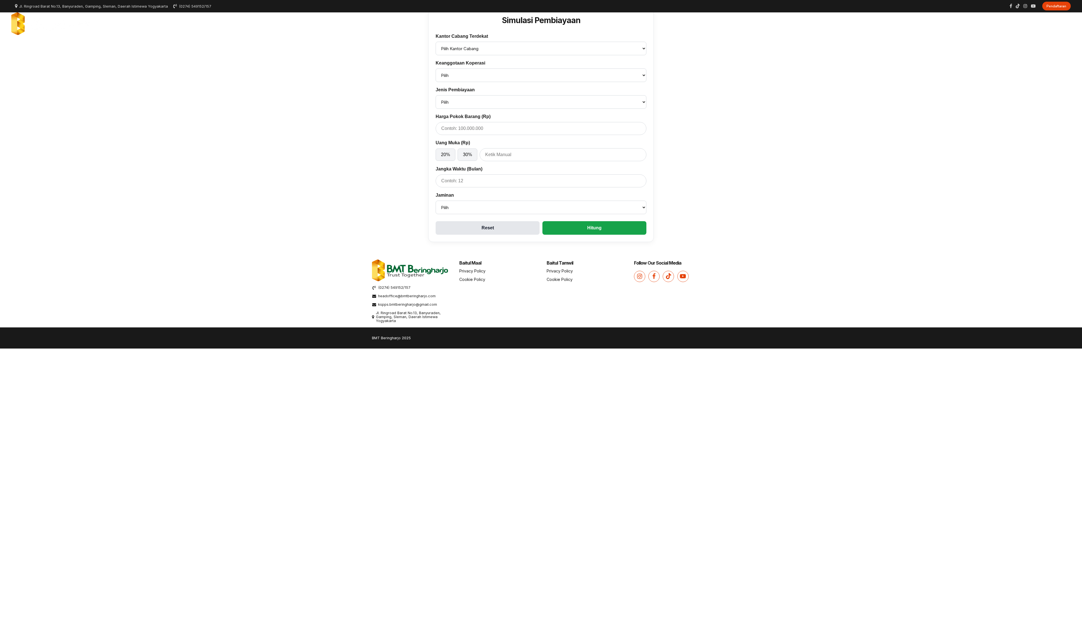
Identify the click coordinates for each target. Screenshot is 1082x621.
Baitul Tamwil (901, 23)
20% (445, 154)
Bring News (1005, 23)
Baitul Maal (863, 23)
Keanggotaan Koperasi (460, 63)
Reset (488, 227)
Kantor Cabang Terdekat (462, 36)
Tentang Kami (826, 23)
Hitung (594, 227)
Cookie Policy (472, 279)
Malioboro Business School (954, 23)
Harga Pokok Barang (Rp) (463, 116)
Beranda (791, 23)
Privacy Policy (472, 271)
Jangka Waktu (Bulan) (459, 169)
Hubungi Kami (1043, 23)
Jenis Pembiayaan (455, 89)
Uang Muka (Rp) (453, 142)
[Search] (1069, 23)
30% (467, 154)
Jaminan (445, 195)
